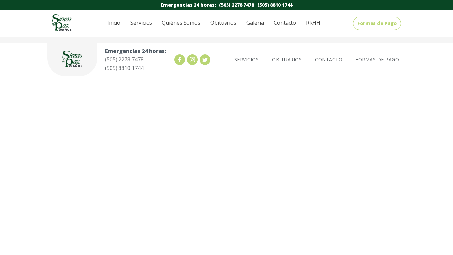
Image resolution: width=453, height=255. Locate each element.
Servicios (141, 22)
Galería (255, 22)
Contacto (285, 22)
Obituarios (223, 22)
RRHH (313, 22)
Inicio (113, 22)
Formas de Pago (377, 23)
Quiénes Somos (181, 22)
